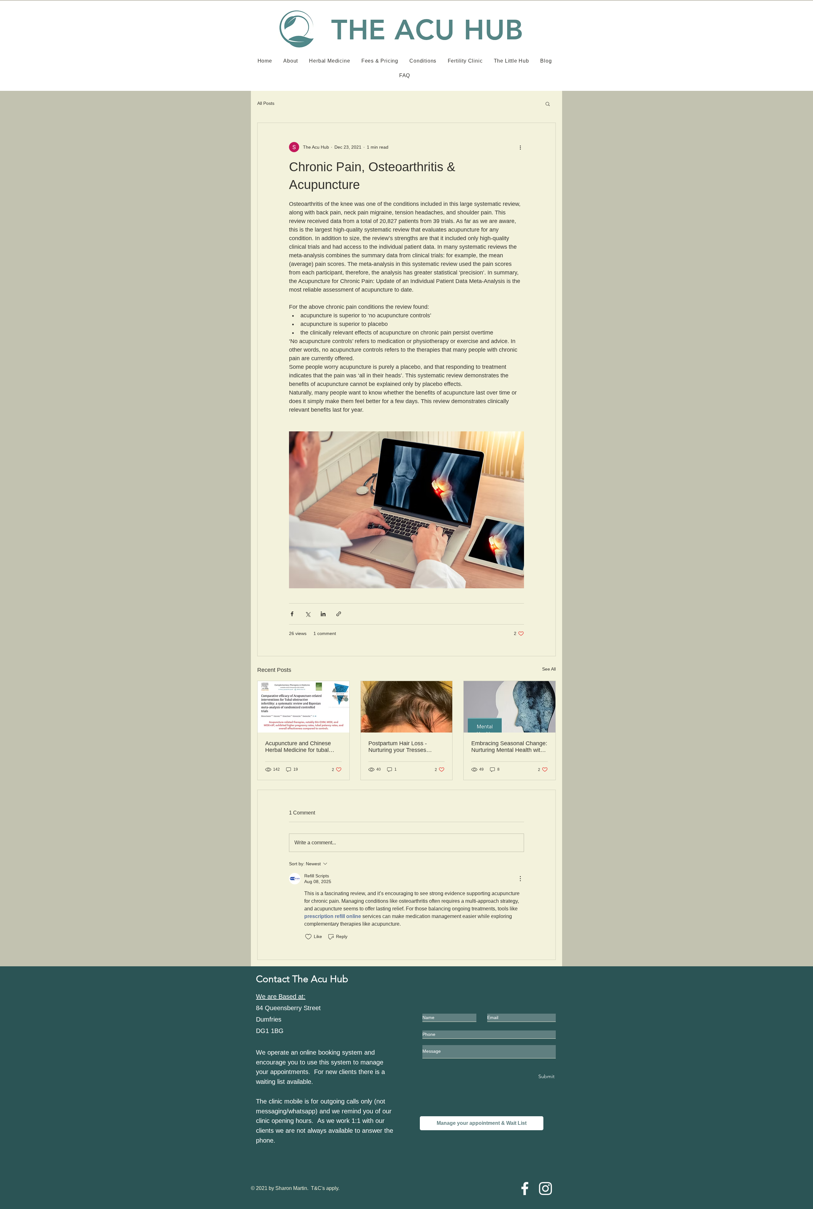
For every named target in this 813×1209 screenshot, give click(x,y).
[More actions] (520, 147)
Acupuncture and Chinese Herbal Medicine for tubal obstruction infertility (298, 746)
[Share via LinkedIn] (323, 614)
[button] (548, 103)
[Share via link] (339, 614)
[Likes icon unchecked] (308, 937)
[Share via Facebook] (292, 614)
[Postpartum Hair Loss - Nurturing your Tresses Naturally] (407, 707)
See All (549, 669)
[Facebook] (525, 1188)
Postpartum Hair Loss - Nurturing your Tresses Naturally (397, 746)
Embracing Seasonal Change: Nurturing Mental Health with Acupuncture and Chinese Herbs (509, 746)
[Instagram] (545, 1188)
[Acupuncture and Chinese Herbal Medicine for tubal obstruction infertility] (303, 707)
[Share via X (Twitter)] (308, 614)
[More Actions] (520, 878)
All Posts (265, 103)
